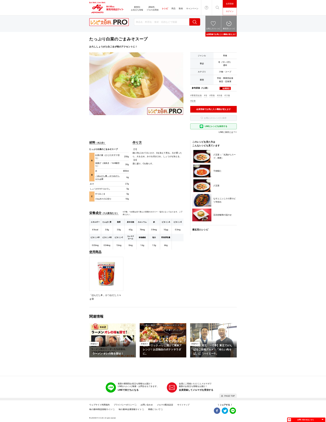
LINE (233, 410)
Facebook (217, 410)
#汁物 (227, 95)
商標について (154, 409)
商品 (173, 8)
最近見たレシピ (229, 29)
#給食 (193, 101)
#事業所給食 (196, 95)
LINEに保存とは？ (227, 132)
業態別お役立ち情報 (137, 8)
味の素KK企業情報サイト (130, 409)
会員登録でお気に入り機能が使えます (221, 34)
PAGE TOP (229, 396)
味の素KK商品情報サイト (100, 409)
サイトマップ (183, 405)
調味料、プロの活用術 (152, 8)
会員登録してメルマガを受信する (196, 390)
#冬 (205, 95)
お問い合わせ (206, 7)
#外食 (219, 95)
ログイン (230, 11)
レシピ (165, 8)
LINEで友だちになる (128, 390)
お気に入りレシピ (213, 29)
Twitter (225, 410)
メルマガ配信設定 (165, 405)
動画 (181, 8)
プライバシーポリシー (124, 405)
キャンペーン (192, 8)
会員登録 (230, 4)
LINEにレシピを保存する (216, 126)
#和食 (212, 95)
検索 (194, 22)
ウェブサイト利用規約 (99, 405)
